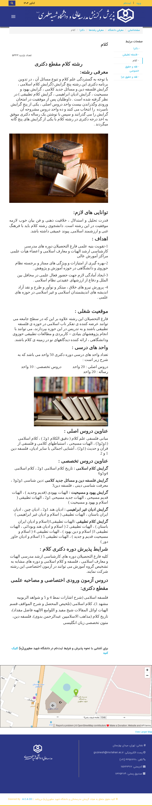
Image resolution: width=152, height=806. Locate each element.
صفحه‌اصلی (134, 30)
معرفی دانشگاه (115, 30)
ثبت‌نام (127, 3)
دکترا (82, 30)
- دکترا (136, 48)
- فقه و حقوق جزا (130, 77)
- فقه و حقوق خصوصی (132, 69)
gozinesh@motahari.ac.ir (109, 752)
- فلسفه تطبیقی (131, 55)
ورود (138, 3)
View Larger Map (143, 732)
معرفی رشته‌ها (96, 30)
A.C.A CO (27, 799)
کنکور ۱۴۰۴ (29, 3)
